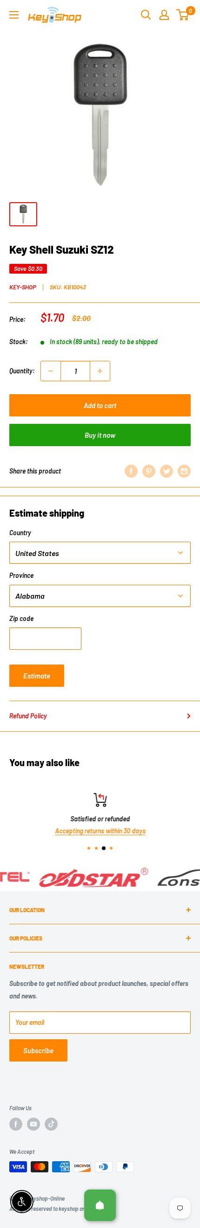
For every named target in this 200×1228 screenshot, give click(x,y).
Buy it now (100, 435)
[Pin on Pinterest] (148, 471)
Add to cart (100, 405)
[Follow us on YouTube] (33, 1124)
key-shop (22, 287)
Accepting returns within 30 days (100, 831)
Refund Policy (28, 716)
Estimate (36, 676)
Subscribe (38, 1050)
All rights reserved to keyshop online (51, 1208)
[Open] (100, 1205)
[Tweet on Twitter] (166, 471)
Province (21, 575)
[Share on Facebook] (131, 471)
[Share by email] (184, 471)
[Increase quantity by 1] (100, 371)
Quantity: (22, 371)
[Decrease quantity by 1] (50, 371)
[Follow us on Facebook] (15, 1124)
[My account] (164, 15)
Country (20, 533)
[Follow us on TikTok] (51, 1124)
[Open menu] (14, 15)
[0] (183, 14)
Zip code (21, 618)
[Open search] (146, 15)
